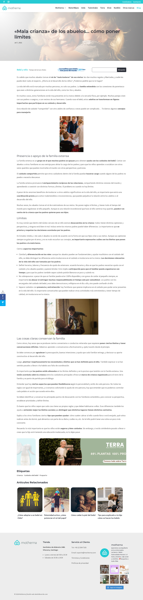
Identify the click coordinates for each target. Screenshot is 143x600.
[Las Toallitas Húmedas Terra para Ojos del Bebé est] (104, 579)
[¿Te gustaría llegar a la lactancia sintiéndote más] (114, 569)
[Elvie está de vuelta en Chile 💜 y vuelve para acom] (104, 569)
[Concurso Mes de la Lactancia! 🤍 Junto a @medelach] (114, 579)
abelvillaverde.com (41, 594)
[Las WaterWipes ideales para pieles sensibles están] (124, 569)
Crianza (20, 475)
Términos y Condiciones (81, 558)
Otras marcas (128, 7)
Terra (102, 7)
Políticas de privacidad (80, 563)
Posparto (43, 475)
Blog (139, 7)
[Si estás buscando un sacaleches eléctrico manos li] (124, 579)
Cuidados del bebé (31, 475)
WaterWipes (73, 7)
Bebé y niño (22, 69)
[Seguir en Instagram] (8, 2)
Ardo (83, 7)
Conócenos (126, 2)
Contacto (137, 2)
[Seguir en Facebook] (4, 2)
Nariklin (117, 7)
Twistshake (93, 7)
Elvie (109, 7)
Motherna (59, 7)
